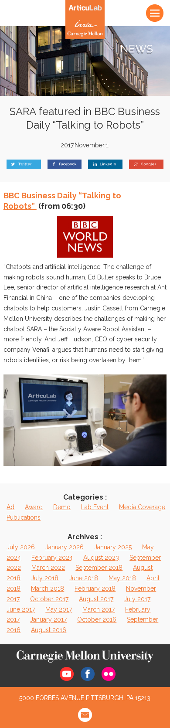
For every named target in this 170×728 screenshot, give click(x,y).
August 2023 (101, 557)
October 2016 (96, 619)
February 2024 (52, 557)
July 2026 (21, 547)
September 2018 (98, 567)
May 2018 (122, 578)
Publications (24, 517)
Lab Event (95, 506)
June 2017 (21, 609)
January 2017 (48, 619)
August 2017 (96, 598)
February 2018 (95, 588)
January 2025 (113, 547)
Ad (10, 506)
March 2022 (48, 567)
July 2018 (44, 578)
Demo (62, 506)
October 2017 (49, 598)
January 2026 (64, 547)
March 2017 (98, 609)
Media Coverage (142, 506)
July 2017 (137, 598)
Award (34, 506)
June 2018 (83, 578)
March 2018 (47, 588)
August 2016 (48, 629)
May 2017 (58, 609)
